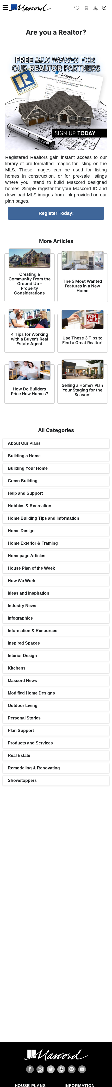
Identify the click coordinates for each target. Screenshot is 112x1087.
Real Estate (19, 755)
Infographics (20, 618)
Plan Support (21, 730)
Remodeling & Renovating (34, 768)
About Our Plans (24, 443)
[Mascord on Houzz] (61, 1069)
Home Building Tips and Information (43, 518)
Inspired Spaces (24, 643)
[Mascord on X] (51, 1069)
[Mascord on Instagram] (40, 1069)
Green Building (23, 481)
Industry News (22, 605)
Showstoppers (22, 780)
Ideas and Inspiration (28, 593)
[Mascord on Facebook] (30, 1069)
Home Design (21, 531)
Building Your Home (28, 468)
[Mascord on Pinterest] (72, 1069)
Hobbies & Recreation (29, 506)
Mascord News (22, 680)
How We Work (21, 580)
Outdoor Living (23, 705)
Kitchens (17, 668)
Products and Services (30, 743)
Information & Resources (32, 630)
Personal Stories (24, 718)
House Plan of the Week (31, 568)
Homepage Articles (26, 556)
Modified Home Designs (31, 693)
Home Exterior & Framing (33, 543)
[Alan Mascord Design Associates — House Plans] (56, 8)
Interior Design (22, 655)
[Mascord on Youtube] (82, 1069)
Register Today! (56, 213)
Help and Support (25, 493)
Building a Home (24, 456)
